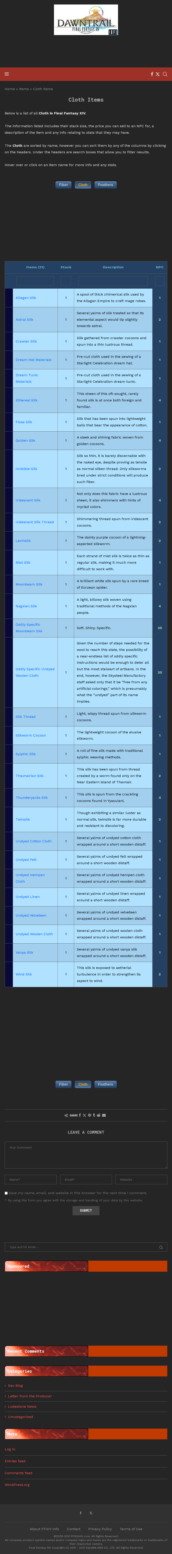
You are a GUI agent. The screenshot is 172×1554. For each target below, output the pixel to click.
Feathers (105, 185)
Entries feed (15, 1461)
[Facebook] (152, 74)
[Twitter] (157, 74)
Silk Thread (26, 717)
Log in (10, 1449)
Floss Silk (24, 422)
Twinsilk (23, 819)
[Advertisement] (86, 52)
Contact (73, 1529)
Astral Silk (24, 319)
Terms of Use (131, 1529)
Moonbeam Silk (29, 584)
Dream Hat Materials (34, 360)
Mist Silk (23, 562)
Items (24, 89)
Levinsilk (23, 541)
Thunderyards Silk (32, 797)
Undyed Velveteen (31, 915)
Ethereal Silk (26, 400)
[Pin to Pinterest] (89, 1115)
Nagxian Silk (26, 606)
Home (10, 89)
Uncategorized (20, 1417)
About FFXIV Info (44, 1529)
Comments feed (18, 1473)
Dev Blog (15, 1385)
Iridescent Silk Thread (35, 522)
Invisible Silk (26, 469)
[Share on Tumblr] (94, 1115)
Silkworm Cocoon (31, 735)
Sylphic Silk (26, 754)
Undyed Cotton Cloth (34, 841)
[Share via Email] (104, 1115)
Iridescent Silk (28, 500)
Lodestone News (22, 1406)
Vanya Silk (24, 952)
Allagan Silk (26, 298)
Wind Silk (24, 974)
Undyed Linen (28, 897)
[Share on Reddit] (98, 1115)
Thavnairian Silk (29, 776)
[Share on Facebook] (80, 1115)
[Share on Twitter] (84, 1115)
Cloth (83, 185)
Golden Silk (25, 440)
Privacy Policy (100, 1529)
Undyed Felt (26, 859)
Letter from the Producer (30, 1396)
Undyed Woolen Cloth (34, 934)
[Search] (165, 74)
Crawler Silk (26, 341)
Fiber (63, 185)
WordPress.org (17, 1485)
